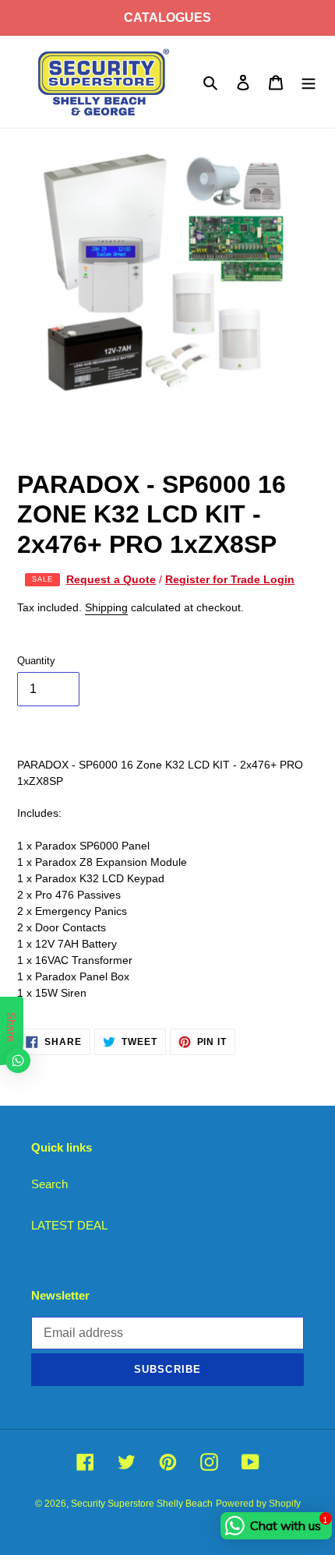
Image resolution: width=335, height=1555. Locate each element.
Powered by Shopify (258, 1503)
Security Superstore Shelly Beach (142, 1503)
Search (49, 1184)
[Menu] (308, 82)
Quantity (36, 661)
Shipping (106, 607)
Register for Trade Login (229, 579)
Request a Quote (111, 579)
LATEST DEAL (69, 1225)
